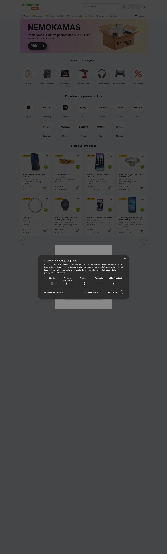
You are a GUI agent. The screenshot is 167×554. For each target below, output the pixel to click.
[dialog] (83, 277)
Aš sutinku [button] (113, 292)
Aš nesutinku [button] (91, 292)
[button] (54, 292)
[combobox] (125, 258)
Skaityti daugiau (61, 272)
